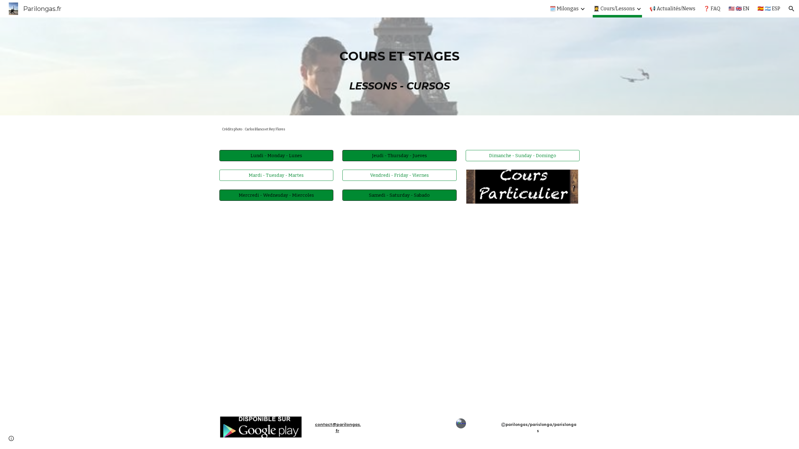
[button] (791, 8)
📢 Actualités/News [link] (672, 9)
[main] (399, 66)
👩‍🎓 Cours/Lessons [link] (614, 9)
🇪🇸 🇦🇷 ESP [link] (768, 9)
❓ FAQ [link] (711, 9)
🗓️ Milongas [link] (564, 9)
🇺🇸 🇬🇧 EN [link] (738, 9)
